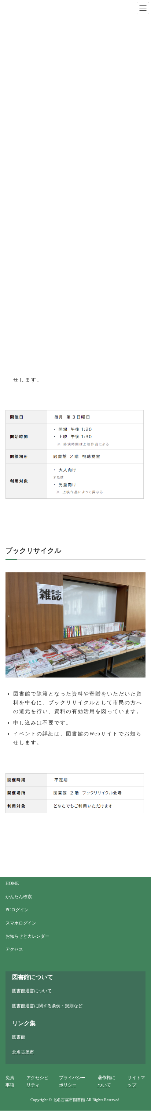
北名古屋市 (23, 1052)
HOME (12, 883)
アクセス (14, 949)
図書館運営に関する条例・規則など (47, 1006)
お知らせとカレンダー (27, 936)
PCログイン (17, 909)
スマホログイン (20, 923)
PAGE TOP (137, 1066)
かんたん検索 (18, 896)
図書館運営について (32, 990)
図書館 (18, 1037)
